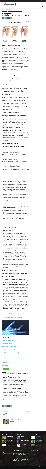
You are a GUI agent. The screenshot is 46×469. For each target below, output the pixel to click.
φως (22, 396)
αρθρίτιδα (10, 377)
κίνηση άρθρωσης (5, 384)
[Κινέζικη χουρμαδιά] (4, 441)
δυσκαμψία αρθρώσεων (22, 380)
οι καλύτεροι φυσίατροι (6, 388)
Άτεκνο (22, 436)
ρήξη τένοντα (15, 393)
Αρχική (3, 9)
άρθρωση (19, 377)
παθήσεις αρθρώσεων (19, 391)
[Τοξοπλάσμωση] (18, 445)
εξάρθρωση (14, 381)
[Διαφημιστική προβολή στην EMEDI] (18, 441)
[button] (42, 7)
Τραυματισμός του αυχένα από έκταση (10, 346)
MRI (7, 372)
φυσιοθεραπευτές (17, 396)
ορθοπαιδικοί (26, 389)
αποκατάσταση (5, 377)
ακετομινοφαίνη (25, 373)
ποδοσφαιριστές (5, 392)
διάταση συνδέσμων (14, 380)
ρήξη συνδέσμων (9, 393)
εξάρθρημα (4, 381)
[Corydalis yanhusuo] (4, 437)
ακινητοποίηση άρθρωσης (13, 374)
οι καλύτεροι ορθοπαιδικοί (7, 387)
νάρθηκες (16, 385)
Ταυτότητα (31, 466)
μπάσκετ (22, 384)
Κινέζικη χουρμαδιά (10, 440)
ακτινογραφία (21, 374)
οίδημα (15, 389)
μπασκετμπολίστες (6, 385)
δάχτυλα (9, 380)
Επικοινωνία (30, 467)
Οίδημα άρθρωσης (20, 389)
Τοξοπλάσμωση (23, 444)
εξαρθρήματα (9, 381)
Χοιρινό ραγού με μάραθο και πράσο (7, 414)
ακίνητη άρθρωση (5, 374)
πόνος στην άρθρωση (21, 392)
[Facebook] (41, 0)
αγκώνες (10, 372)
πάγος (14, 391)
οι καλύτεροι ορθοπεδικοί (16, 387)
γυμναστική (4, 380)
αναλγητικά (13, 376)
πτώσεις (4, 393)
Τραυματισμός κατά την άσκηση (9, 349)
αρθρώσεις (14, 377)
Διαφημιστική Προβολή (37, 466)
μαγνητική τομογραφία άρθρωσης (14, 384)
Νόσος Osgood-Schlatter (7, 343)
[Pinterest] (8, 18)
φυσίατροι (4, 396)
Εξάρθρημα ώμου (6, 355)
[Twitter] (6, 18)
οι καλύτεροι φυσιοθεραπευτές (7, 389)
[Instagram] (43, 0)
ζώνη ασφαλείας (22, 381)
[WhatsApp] (11, 18)
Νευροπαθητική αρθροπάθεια (8, 340)
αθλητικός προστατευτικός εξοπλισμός (9, 373)
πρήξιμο (26, 392)
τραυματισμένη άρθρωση (7, 395)
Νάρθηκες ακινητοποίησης (23, 385)
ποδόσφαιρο (11, 392)
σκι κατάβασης (23, 393)
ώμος (3, 399)
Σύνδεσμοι (25, 467)
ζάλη (18, 381)
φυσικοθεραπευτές (10, 396)
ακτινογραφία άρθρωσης (6, 376)
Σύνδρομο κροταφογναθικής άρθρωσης (10, 352)
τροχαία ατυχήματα (24, 395)
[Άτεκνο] (18, 437)
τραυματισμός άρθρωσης (16, 395)
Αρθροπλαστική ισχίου (7, 358)
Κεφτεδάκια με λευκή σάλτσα (23, 413)
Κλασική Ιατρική (8, 9)
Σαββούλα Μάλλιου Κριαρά (8, 15)
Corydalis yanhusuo (10, 436)
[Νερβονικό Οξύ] (4, 445)
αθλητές (21, 372)
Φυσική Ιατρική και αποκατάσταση (16, 11)
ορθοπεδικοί (5, 391)
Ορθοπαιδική (9, 11)
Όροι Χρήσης (26, 466)
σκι (19, 393)
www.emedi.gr (5, 365)
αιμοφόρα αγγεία (18, 373)
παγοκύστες (10, 391)
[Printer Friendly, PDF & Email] (6, 369)
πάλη (25, 391)
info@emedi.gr (24, 462)
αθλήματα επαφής (16, 372)
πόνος (15, 392)
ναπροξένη (11, 385)
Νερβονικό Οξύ (9, 444)
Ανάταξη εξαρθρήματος (20, 376)
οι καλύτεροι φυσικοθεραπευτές (16, 388)
